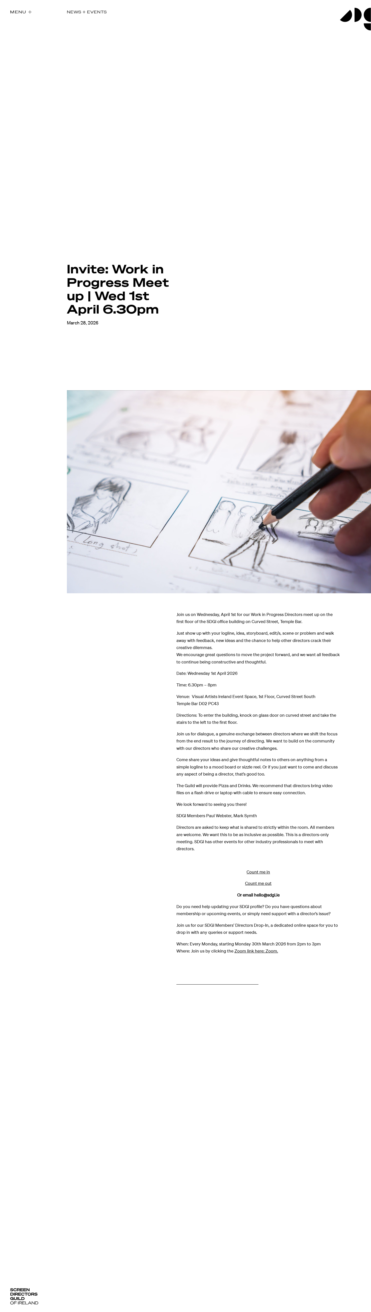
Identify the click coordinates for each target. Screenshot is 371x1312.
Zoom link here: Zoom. (256, 951)
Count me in (258, 871)
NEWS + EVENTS (87, 11)
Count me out (258, 883)
